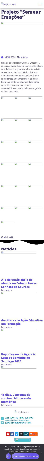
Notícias (24, 57)
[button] (40, 4)
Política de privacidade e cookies (25, 456)
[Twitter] (16, 434)
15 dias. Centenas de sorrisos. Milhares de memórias (16, 398)
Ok (8, 456)
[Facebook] (12, 434)
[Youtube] (8, 434)
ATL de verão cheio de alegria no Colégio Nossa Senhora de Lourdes (19, 283)
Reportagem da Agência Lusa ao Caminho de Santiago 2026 (18, 357)
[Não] (41, 452)
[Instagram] (21, 434)
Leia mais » (6, 290)
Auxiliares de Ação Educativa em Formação (22, 322)
